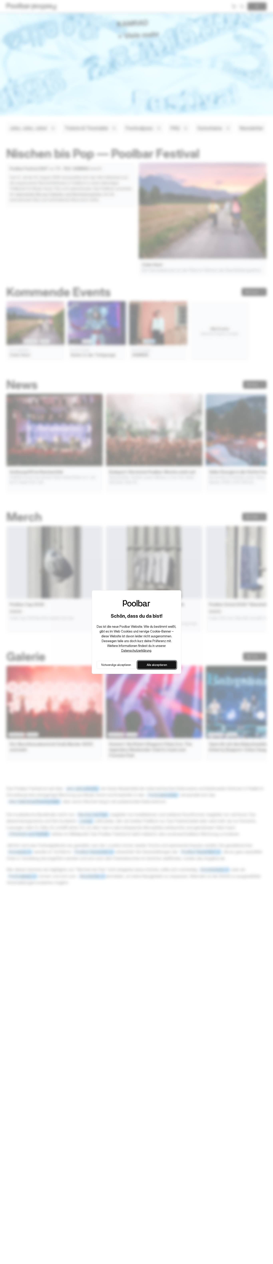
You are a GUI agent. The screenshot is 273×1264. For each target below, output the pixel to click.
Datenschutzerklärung (136, 651)
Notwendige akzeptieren (116, 665)
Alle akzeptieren (157, 665)
